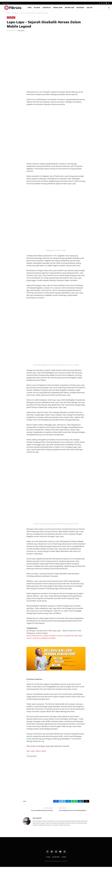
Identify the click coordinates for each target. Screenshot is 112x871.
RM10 (38, 751)
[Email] (9, 103)
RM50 (44, 751)
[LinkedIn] (9, 96)
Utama (29, 7)
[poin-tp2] (56, 670)
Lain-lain (89, 7)
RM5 (33, 751)
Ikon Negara (80, 7)
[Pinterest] (9, 99)
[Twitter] (9, 92)
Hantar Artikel (5, 3)
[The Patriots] (12, 8)
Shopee (63, 857)
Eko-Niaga (37, 7)
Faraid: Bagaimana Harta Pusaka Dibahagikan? (72, 810)
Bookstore (55, 857)
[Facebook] (9, 88)
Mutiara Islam (69, 7)
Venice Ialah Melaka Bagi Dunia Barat (42, 810)
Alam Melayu (47, 7)
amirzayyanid (21, 30)
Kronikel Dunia (57, 7)
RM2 (28, 751)
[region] (71, 134)
